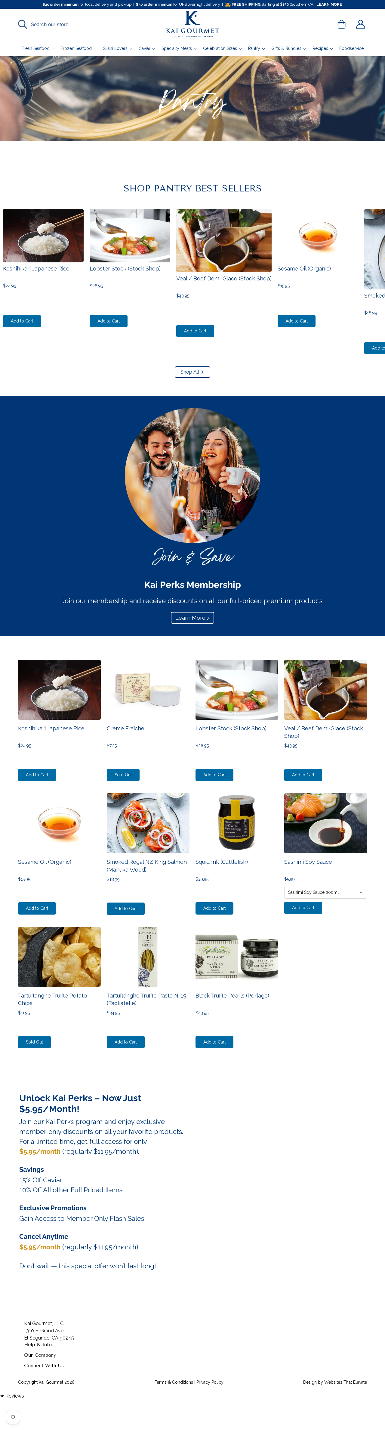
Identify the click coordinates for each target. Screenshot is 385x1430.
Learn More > (192, 618)
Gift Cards (35, 1415)
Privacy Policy (39, 1406)
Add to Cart (22, 321)
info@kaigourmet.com (48, 1384)
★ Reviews (12, 1396)
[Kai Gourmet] (192, 24)
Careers (32, 1425)
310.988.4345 (39, 1377)
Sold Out (123, 774)
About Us (34, 1367)
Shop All (189, 372)
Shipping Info (38, 1357)
